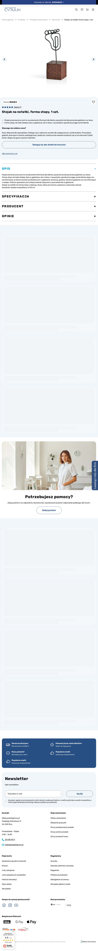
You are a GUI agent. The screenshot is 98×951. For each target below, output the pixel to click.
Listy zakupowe (8, 870)
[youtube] (16, 905)
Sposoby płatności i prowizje (62, 866)
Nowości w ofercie (49, 2)
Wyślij (80, 794)
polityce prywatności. (49, 802)
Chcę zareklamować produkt (62, 827)
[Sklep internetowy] (88, 941)
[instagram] (10, 905)
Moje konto (7, 856)
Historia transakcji (9, 879)
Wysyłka (54, 861)
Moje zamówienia (58, 813)
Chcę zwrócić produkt (59, 832)
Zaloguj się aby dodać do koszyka (49, 144)
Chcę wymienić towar (59, 836)
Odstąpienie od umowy (60, 879)
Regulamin (55, 870)
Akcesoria (56, 20)
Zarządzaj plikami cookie (60, 884)
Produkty (22, 20)
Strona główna (8, 20)
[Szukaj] (76, 9)
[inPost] (68, 905)
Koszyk (5, 866)
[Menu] (93, 10)
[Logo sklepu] (12, 9)
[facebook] (4, 905)
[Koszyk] (87, 9)
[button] (4, 59)
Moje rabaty (7, 884)
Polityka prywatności (59, 875)
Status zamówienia (58, 818)
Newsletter (16, 778)
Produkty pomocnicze (39, 20)
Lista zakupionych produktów (14, 875)
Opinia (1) (17, 107)
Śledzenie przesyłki (58, 823)
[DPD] (56, 904)
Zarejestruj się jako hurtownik (14, 861)
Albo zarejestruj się (9, 154)
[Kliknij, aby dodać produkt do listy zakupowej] (93, 102)
